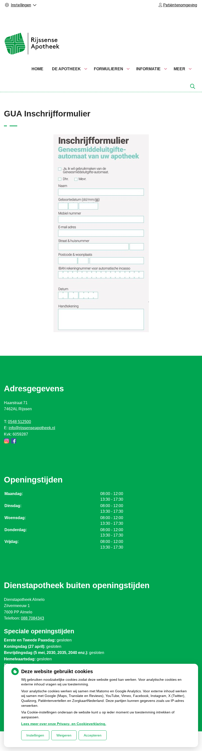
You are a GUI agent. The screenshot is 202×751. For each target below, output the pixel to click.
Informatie (148, 69)
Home (37, 69)
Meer (179, 69)
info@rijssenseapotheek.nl (32, 428)
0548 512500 (19, 422)
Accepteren (92, 735)
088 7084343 (32, 618)
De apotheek (66, 69)
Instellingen (35, 735)
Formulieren (108, 69)
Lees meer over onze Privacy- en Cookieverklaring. (63, 724)
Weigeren (63, 735)
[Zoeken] (192, 86)
